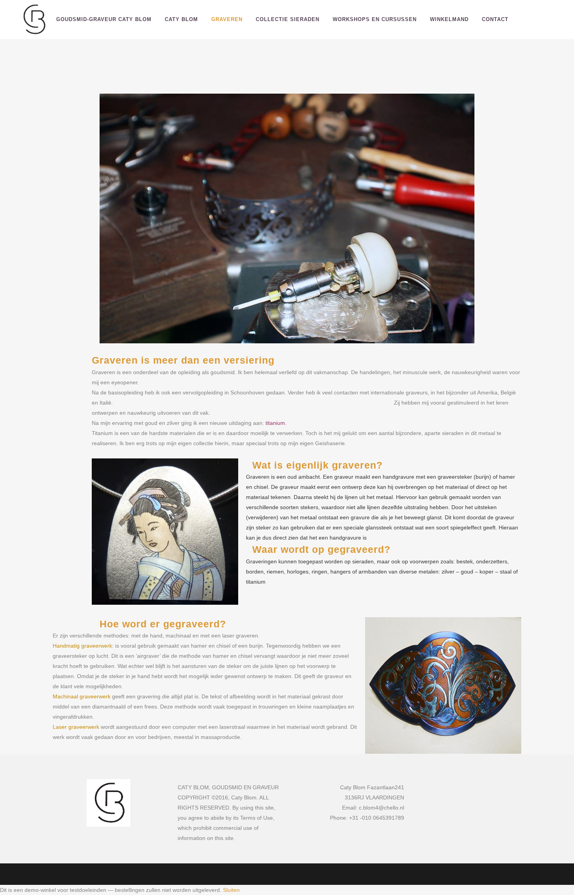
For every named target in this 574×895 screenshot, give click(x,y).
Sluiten (231, 890)
